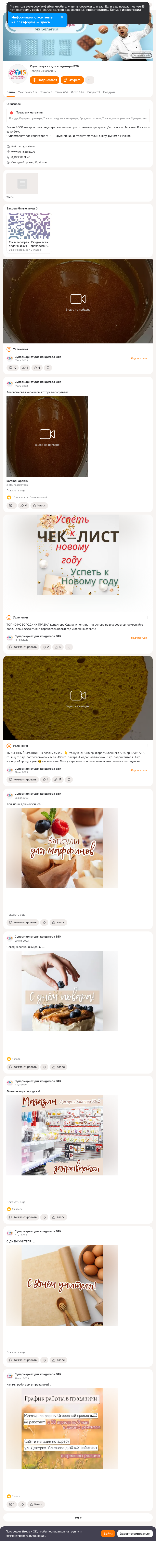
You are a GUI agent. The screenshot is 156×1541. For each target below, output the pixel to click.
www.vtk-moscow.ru (23, 151)
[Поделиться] (44, 922)
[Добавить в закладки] (48, 368)
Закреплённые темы (20, 208)
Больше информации (125, 10)
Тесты (10, 197)
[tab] (10, 92)
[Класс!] (8, 497)
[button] (44, 80)
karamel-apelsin (17, 481)
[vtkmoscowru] (9, 358)
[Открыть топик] (29, 233)
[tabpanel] (78, 885)
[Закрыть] (62, 17)
